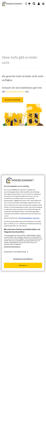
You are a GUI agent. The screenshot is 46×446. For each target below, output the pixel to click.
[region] (23, 223)
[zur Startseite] (12, 3)
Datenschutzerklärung (25, 218)
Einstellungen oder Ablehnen (23, 259)
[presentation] (43, 3)
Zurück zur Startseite (12, 100)
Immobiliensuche (15, 91)
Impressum (36, 218)
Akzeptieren (23, 265)
